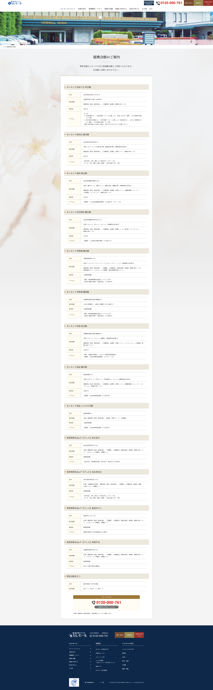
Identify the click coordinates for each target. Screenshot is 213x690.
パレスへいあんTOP (128, 649)
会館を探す (72, 652)
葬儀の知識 (72, 658)
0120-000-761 (171, 3)
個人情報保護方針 (89, 682)
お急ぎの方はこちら (208, 3)
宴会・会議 (125, 661)
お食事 (124, 665)
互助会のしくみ (100, 653)
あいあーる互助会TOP (102, 649)
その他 (71, 668)
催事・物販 (125, 669)
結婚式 (124, 653)
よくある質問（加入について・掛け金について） (106, 661)
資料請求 (198, 3)
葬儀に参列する (73, 662)
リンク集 (101, 682)
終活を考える (73, 665)
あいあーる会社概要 (101, 670)
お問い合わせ (188, 3)
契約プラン (99, 666)
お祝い (124, 657)
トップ (4, 47)
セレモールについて (74, 649)
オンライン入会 (100, 657)
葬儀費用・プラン (74, 655)
